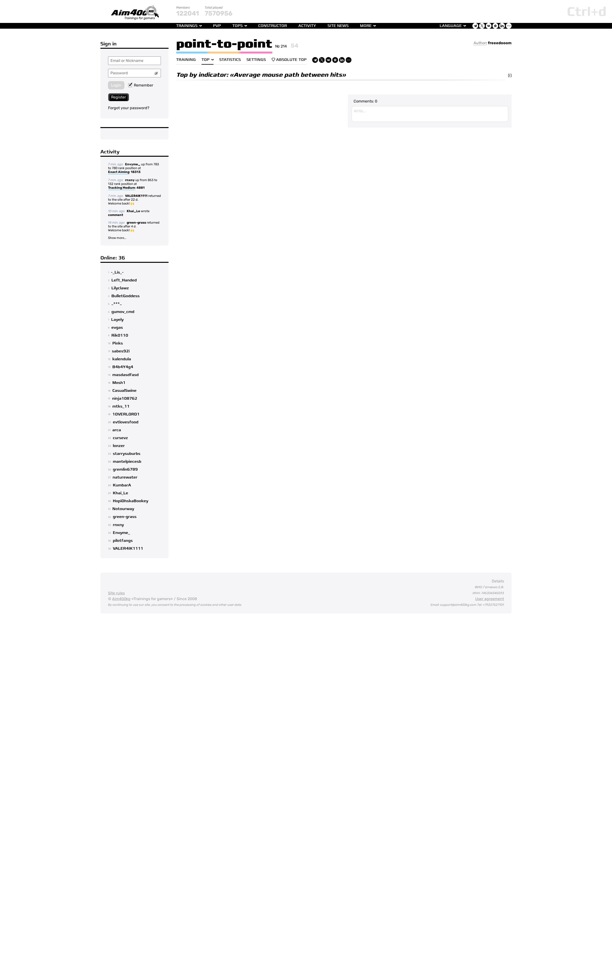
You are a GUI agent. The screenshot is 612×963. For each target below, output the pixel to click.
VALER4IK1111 (136, 196)
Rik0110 (119, 335)
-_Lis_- (117, 272)
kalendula (121, 359)
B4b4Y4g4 (122, 367)
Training (186, 59)
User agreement (489, 599)
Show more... (117, 238)
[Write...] (430, 114)
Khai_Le (133, 211)
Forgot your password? (128, 108)
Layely (117, 319)
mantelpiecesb (127, 461)
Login (116, 85)
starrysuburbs (126, 453)
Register (118, 97)
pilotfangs (123, 540)
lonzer (119, 445)
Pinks (117, 343)
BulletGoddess (125, 296)
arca (116, 430)
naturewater (125, 477)
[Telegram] (315, 60)
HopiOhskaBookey (130, 501)
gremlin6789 (125, 469)
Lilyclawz (120, 288)
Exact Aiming (118, 172)
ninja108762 (124, 398)
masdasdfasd (125, 374)
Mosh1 (119, 382)
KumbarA (122, 485)
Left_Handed (124, 280)
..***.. (116, 303)
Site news (338, 25)
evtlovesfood (125, 422)
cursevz (120, 438)
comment (115, 215)
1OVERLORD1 (126, 414)
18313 (136, 172)
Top (205, 59)
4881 (141, 187)
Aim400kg (121, 599)
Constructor (272, 25)
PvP (217, 25)
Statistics (230, 59)
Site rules (116, 593)
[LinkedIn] (342, 60)
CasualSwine (124, 390)
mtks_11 (121, 406)
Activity (307, 25)
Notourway (123, 508)
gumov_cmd (122, 311)
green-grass (136, 222)
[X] (322, 60)
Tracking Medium (121, 187)
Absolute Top (291, 59)
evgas (117, 327)
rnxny (130, 180)
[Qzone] (335, 60)
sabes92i (121, 351)
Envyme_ (132, 164)
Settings (256, 59)
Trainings (186, 25)
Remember (143, 85)
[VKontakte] (328, 60)
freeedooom (500, 43)
